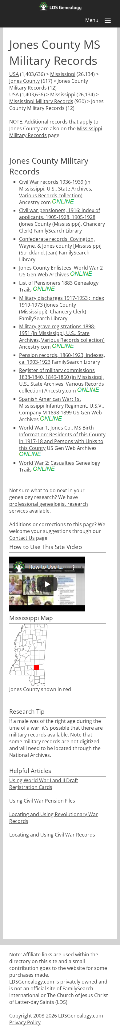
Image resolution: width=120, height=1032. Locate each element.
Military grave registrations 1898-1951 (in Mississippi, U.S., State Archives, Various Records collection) (62, 333)
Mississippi (62, 74)
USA (14, 74)
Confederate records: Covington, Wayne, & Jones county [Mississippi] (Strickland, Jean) (60, 246)
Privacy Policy (25, 1022)
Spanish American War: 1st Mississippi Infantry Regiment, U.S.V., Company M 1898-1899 (61, 406)
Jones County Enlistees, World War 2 (61, 267)
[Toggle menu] (107, 20)
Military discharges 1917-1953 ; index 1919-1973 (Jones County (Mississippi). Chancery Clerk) (61, 305)
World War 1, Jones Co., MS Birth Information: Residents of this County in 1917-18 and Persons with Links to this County (62, 437)
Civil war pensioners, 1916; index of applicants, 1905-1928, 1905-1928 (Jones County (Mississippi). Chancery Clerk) (62, 220)
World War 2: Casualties (46, 462)
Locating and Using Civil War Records (52, 834)
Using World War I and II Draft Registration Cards (43, 784)
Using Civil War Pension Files (42, 800)
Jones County (24, 81)
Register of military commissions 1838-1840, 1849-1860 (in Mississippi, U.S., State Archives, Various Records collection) (61, 380)
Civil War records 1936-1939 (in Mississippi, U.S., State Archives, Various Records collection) (55, 188)
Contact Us (22, 538)
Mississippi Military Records (41, 101)
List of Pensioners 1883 (46, 282)
